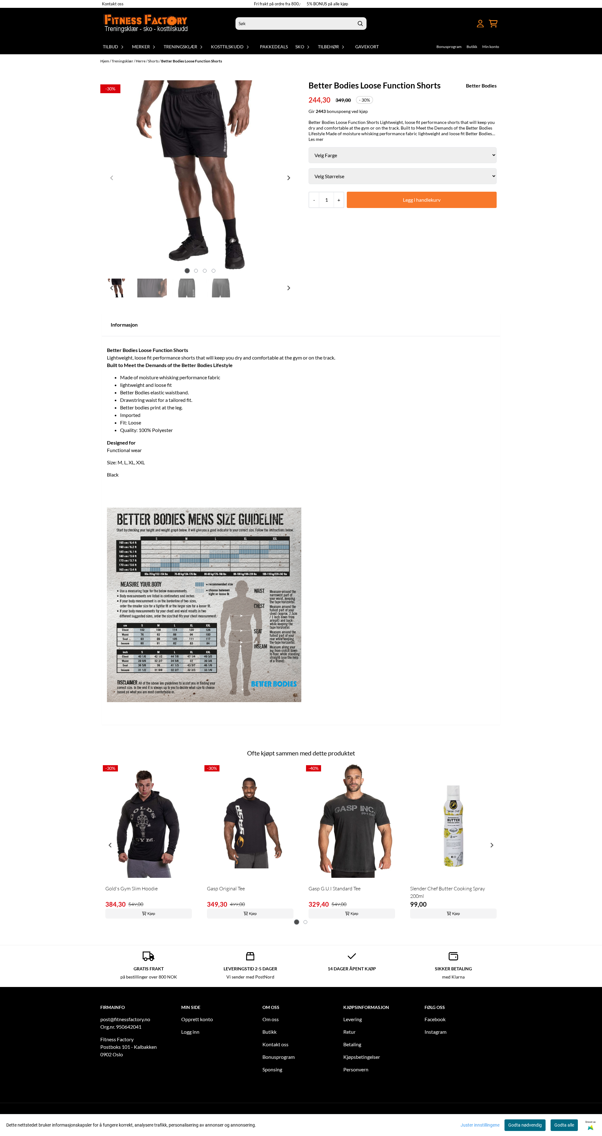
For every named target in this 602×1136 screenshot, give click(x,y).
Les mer (316, 139)
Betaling (352, 1044)
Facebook (435, 1019)
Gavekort (367, 46)
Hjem (105, 61)
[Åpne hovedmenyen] (469, 23)
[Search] (360, 23)
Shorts (153, 61)
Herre (141, 61)
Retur (349, 1032)
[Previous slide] (112, 178)
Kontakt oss (113, 3)
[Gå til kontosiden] (480, 23)
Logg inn (190, 1032)
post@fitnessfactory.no (125, 1019)
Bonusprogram (449, 46)
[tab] (187, 271)
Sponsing (272, 1069)
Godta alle (564, 1125)
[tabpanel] (148, 842)
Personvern (355, 1069)
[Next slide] (288, 178)
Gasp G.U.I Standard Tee (335, 888)
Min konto (490, 46)
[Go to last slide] (112, 288)
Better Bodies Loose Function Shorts (191, 61)
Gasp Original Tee (226, 888)
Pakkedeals (274, 46)
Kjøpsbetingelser (361, 1057)
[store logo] (146, 23)
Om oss (270, 1019)
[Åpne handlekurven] (493, 23)
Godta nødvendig (525, 1125)
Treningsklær (123, 61)
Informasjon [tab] (124, 325)
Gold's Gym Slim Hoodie (131, 888)
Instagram (435, 1032)
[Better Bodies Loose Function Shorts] (200, 177)
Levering (352, 1019)
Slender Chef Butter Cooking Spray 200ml (447, 892)
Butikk (472, 46)
